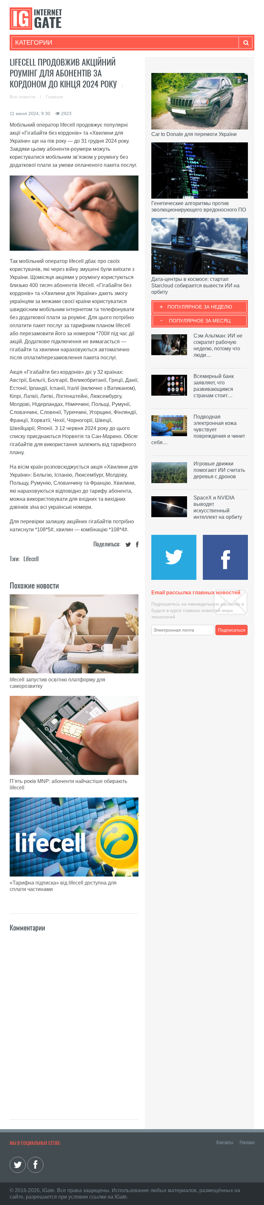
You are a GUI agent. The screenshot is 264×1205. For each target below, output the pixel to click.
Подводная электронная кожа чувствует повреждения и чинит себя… (198, 429)
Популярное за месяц (200, 320)
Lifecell (31, 559)
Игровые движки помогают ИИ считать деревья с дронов (219, 470)
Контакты (224, 1142)
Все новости (23, 96)
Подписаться (231, 630)
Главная (54, 96)
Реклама (247, 1142)
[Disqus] (74, 1018)
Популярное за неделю (199, 307)
